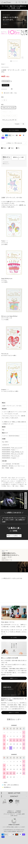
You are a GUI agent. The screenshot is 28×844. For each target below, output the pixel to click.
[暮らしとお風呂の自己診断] (14, 649)
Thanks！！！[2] (6, 111)
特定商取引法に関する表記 (14, 812)
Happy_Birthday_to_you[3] (9, 115)
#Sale (13, 477)
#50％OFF (4, 477)
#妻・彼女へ (15, 486)
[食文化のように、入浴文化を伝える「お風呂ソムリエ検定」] (14, 689)
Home (2, 64)
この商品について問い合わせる (14, 143)
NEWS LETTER (14, 793)
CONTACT (14, 796)
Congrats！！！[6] (19, 124)
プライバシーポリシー (9, 814)
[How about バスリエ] (14, 613)
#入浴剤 (21, 479)
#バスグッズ (6, 479)
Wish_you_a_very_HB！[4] (9, 119)
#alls (9, 477)
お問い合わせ (14, 815)
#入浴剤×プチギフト (9, 482)
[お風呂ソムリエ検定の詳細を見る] (14, 19)
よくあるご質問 (20, 814)
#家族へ (22, 486)
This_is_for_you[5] (7, 124)
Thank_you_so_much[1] (8, 107)
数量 (2, 97)
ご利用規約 (18, 811)
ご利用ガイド (10, 811)
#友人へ (9, 486)
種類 (2, 104)
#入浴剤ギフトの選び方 (17, 484)
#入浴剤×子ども (20, 482)
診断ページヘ (14, 678)
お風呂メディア (17, 804)
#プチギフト (14, 479)
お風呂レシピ (11, 804)
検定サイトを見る (14, 712)
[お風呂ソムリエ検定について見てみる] (14, 560)
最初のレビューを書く (18, 158)
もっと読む (14, 637)
